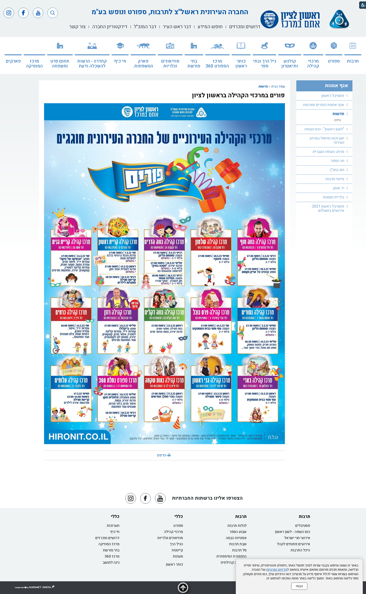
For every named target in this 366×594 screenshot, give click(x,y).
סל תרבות (239, 550)
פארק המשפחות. (143, 63)
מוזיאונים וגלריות (170, 63)
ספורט (334, 61)
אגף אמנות (336, 85)
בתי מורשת (193, 63)
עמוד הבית (278, 86)
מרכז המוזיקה (108, 544)
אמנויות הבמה (236, 538)
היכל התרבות (300, 550)
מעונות (178, 556)
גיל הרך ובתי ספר (264, 63)
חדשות (263, 86)
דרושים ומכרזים (107, 538)
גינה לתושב (111, 562)
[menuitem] (352, 55)
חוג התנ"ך (337, 170)
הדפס (161, 455)
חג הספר (337, 161)
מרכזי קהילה (313, 63)
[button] (53, 13)
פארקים (13, 61)
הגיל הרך (176, 544)
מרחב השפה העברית (328, 152)
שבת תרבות (238, 544)
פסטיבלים (302, 525)
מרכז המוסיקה (34, 63)
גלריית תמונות (333, 197)
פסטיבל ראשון (332, 96)
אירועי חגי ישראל (297, 538)
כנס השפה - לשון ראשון (292, 531)
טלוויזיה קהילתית (234, 562)
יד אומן (338, 188)
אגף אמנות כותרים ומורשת (323, 105)
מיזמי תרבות (335, 179)
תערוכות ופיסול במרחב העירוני (326, 140)
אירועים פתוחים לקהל (293, 544)
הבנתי (299, 586)
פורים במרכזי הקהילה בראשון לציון (238, 95)
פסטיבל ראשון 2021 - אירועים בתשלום (327, 208)
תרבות (353, 61)
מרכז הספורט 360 (217, 63)
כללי (178, 516)
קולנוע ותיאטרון (289, 63)
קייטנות (177, 550)
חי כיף (120, 61)
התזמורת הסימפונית (231, 556)
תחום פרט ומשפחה (59, 63)
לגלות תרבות (237, 525)
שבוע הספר (238, 531)
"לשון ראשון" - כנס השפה (324, 129)
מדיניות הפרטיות (276, 569)
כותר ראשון (241, 63)
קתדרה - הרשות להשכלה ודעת (92, 63)
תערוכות (113, 525)
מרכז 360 (112, 556)
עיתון (337, 120)
